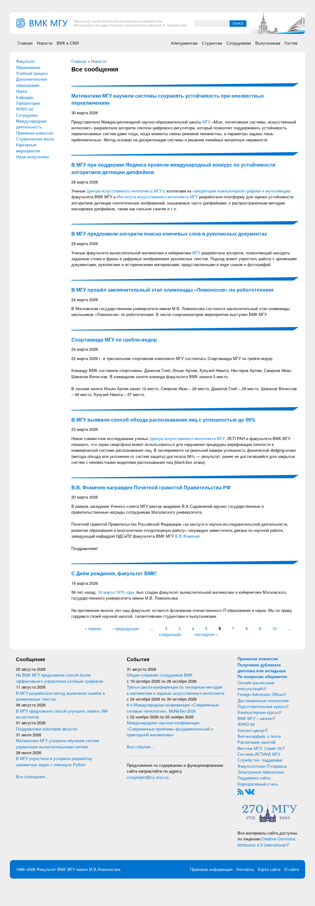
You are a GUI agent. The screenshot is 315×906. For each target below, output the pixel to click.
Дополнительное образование (31, 82)
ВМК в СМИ (68, 43)
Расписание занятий (256, 742)
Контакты (245, 869)
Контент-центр (252, 730)
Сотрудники (27, 115)
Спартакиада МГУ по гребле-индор (114, 339)
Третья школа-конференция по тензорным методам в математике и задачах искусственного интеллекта (175, 690)
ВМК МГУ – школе (256, 718)
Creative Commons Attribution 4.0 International (266, 841)
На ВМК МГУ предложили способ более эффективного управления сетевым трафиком (59, 678)
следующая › (171, 634)
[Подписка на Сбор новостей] (240, 791)
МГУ (206, 122)
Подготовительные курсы (263, 706)
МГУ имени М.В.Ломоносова (93, 869)
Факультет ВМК (51, 869)
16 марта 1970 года (116, 592)
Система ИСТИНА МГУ (258, 754)
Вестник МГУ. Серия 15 (261, 748)
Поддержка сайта (253, 778)
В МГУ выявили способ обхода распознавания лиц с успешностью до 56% (163, 419)
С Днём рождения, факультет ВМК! (114, 573)
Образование (28, 67)
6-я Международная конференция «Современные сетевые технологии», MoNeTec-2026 (173, 708)
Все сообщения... (32, 776)
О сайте (291, 869)
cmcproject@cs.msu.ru (147, 777)
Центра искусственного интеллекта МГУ (124, 191)
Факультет (25, 61)
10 (274, 628)
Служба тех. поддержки (259, 760)
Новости (44, 43)
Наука (21, 91)
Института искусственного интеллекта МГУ (157, 197)
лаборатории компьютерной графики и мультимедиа (241, 191)
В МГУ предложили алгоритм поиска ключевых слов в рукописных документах (169, 233)
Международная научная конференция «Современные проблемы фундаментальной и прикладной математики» (170, 729)
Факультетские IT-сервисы (262, 766)
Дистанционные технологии (263, 700)
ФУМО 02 (24, 109)
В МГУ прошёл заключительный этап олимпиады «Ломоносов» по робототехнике (172, 289)
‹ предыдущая (125, 628)
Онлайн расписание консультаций (255, 685)
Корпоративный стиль (257, 784)
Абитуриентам (184, 43)
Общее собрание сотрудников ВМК (160, 675)
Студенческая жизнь (35, 139)
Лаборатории (28, 103)
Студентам (212, 43)
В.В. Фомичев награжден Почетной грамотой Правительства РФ (151, 487)
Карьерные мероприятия (28, 147)
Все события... (140, 747)
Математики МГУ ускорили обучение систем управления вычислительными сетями (57, 743)
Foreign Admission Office (261, 694)
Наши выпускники (32, 157)
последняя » (206, 634)
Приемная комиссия (34, 133)
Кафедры (25, 97)
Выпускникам (267, 43)
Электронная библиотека (260, 772)
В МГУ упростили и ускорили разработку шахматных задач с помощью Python (54, 761)
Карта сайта (269, 869)
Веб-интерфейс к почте (259, 736)
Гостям (291, 43)
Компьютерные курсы (259, 712)
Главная (25, 43)
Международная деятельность (31, 124)
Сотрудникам (238, 43)
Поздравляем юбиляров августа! (47, 729)
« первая (93, 628)
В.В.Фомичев (187, 536)
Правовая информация (211, 869)
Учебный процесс (32, 73)
